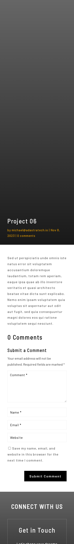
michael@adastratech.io (30, 230)
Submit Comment (45, 476)
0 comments (26, 235)
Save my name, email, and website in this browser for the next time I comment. (33, 454)
